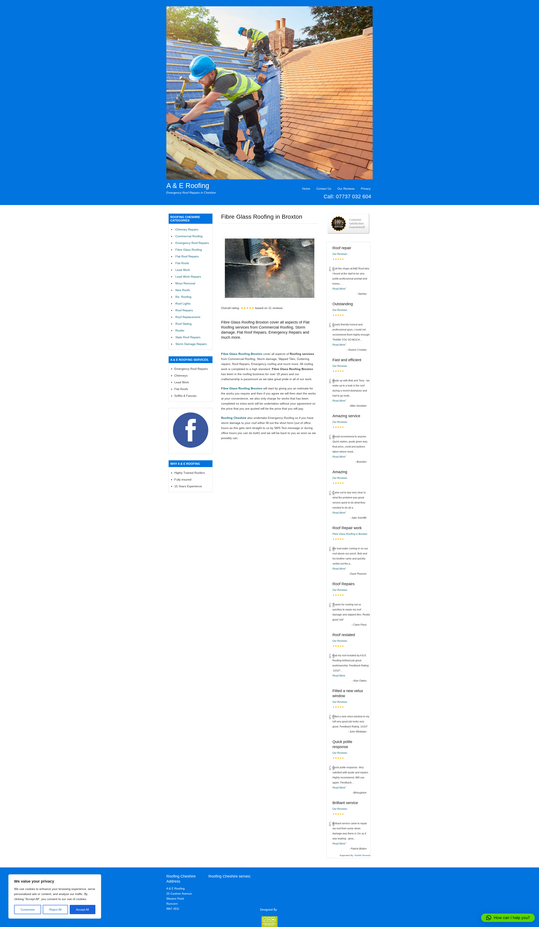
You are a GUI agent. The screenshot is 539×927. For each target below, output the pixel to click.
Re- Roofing (183, 296)
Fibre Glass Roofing (188, 249)
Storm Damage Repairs (191, 344)
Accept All (82, 909)
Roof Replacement (187, 317)
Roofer (179, 330)
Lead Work (182, 270)
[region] (54, 896)
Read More (338, 288)
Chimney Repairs (186, 229)
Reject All (55, 909)
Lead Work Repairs (188, 276)
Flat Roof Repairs (187, 256)
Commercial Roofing (189, 236)
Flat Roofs (182, 263)
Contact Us (323, 188)
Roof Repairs (184, 310)
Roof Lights (183, 303)
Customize (28, 909)
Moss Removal (185, 283)
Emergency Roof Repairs (192, 243)
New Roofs (182, 290)
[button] (508, 918)
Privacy (366, 188)
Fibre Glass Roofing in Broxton (349, 534)
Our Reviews (346, 188)
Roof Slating (183, 323)
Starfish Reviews (362, 855)
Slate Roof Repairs (187, 337)
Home (306, 188)
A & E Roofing (187, 185)
